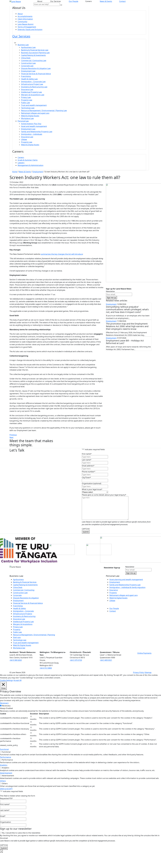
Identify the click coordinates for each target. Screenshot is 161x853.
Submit (86, 532)
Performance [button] (5, 757)
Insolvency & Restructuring (24, 616)
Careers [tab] (89, 1)
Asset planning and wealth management (126, 579)
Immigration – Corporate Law (33, 81)
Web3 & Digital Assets (30, 116)
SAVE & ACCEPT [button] (6, 789)
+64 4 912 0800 (46, 668)
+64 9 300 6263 (16, 660)
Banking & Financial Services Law (34, 50)
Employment (111, 304)
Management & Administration (30, 165)
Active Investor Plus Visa (31, 123)
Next (11, 437)
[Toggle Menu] (15, 42)
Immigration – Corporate (23, 611)
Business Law (23, 45)
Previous (13, 435)
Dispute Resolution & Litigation (26, 598)
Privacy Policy (138, 672)
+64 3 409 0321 (106, 660)
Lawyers (21, 162)
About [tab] (40, 1)
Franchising (26, 76)
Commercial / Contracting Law (33, 60)
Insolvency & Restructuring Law (34, 87)
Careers (21, 157)
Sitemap (148, 672)
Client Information (25, 19)
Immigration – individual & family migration (127, 587)
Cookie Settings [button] (6, 680)
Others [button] (3, 781)
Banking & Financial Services (24, 582)
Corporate (17, 595)
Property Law (26, 100)
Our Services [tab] (56, 1)
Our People (73, 1)
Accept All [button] (17, 680)
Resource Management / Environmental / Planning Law (44, 110)
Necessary (6, 705)
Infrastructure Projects (22, 613)
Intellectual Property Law (31, 92)
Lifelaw (24, 139)
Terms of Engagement (27, 27)
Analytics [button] (3, 765)
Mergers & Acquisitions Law (32, 95)
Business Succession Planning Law (35, 52)
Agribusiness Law (28, 47)
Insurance (113, 590)
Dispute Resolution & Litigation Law (36, 68)
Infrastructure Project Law (32, 84)
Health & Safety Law (29, 79)
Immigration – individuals (31, 134)
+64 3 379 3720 (76, 660)
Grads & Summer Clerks (28, 160)
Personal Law (23, 121)
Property (16, 629)
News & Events (106, 1)
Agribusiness (18, 579)
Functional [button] (4, 749)
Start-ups (17, 637)
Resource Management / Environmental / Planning (34, 635)
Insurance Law (27, 89)
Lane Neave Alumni (25, 24)
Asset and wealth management (34, 126)
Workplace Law (27, 118)
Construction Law (28, 63)
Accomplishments (25, 16)
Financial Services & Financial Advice (36, 73)
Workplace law (19, 648)
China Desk (25, 58)
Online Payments (144, 653)
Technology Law (27, 108)
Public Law (25, 102)
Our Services (21, 36)
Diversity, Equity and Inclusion (30, 29)
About (20, 13)
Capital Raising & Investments (33, 55)
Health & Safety (19, 608)
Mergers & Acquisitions (22, 624)
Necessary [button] (4, 703)
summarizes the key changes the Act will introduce (62, 254)
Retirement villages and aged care (35, 113)
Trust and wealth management (34, 105)
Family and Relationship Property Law (36, 131)
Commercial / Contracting (23, 590)
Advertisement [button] (6, 773)
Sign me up (111, 297)
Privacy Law (26, 97)
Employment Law (28, 71)
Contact (122, 1)
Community (22, 21)
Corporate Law (27, 66)
